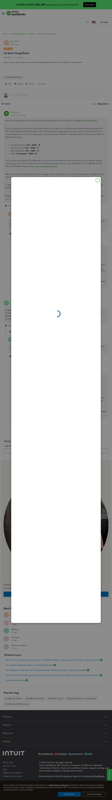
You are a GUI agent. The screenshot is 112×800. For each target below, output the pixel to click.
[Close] (97, 180)
